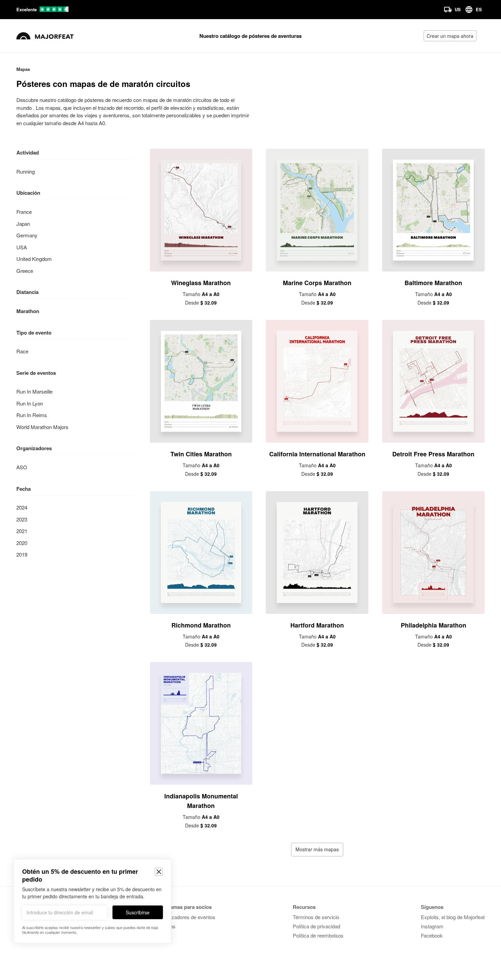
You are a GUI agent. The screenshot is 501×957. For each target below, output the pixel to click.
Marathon (27, 311)
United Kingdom (34, 258)
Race (22, 351)
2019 (21, 554)
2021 (21, 530)
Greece (24, 270)
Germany (26, 235)
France (24, 211)
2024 (21, 507)
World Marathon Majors (42, 426)
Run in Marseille (34, 391)
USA (21, 247)
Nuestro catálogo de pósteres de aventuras (250, 36)
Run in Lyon (29, 403)
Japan (23, 223)
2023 (21, 519)
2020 (21, 542)
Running (25, 171)
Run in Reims (31, 414)
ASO (21, 467)
